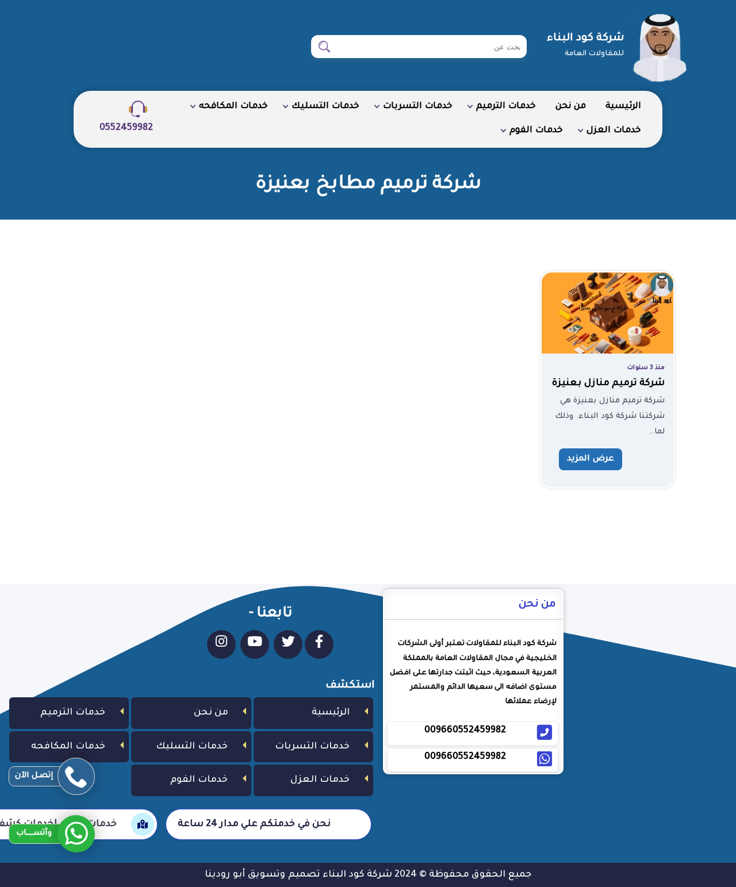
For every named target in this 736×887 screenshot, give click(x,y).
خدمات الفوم (536, 131)
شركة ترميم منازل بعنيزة (608, 383)
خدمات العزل (613, 131)
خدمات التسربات (418, 107)
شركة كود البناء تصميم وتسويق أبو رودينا (298, 875)
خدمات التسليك (325, 107)
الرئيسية (623, 107)
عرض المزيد (590, 459)
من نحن (570, 107)
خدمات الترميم (506, 107)
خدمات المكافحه (233, 107)
